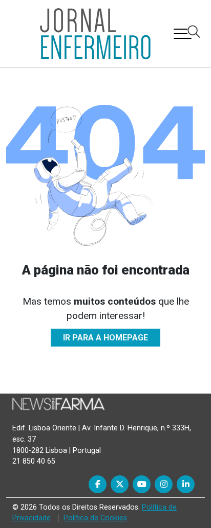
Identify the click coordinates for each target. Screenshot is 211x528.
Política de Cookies (95, 518)
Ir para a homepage (105, 337)
